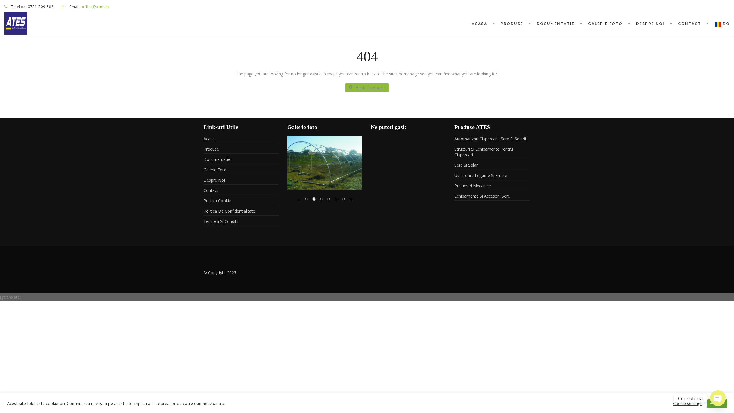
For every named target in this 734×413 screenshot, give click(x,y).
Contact (689, 24)
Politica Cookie (217, 200)
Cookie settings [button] (687, 403)
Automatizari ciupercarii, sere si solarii (490, 138)
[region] (325, 172)
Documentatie (556, 24)
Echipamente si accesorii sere (482, 196)
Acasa (479, 24)
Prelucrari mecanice (472, 185)
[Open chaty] (718, 398)
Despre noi (650, 24)
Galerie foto (605, 24)
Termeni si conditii (221, 221)
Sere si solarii (466, 165)
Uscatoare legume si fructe (480, 175)
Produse (512, 24)
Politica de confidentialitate (229, 211)
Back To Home (370, 87)
